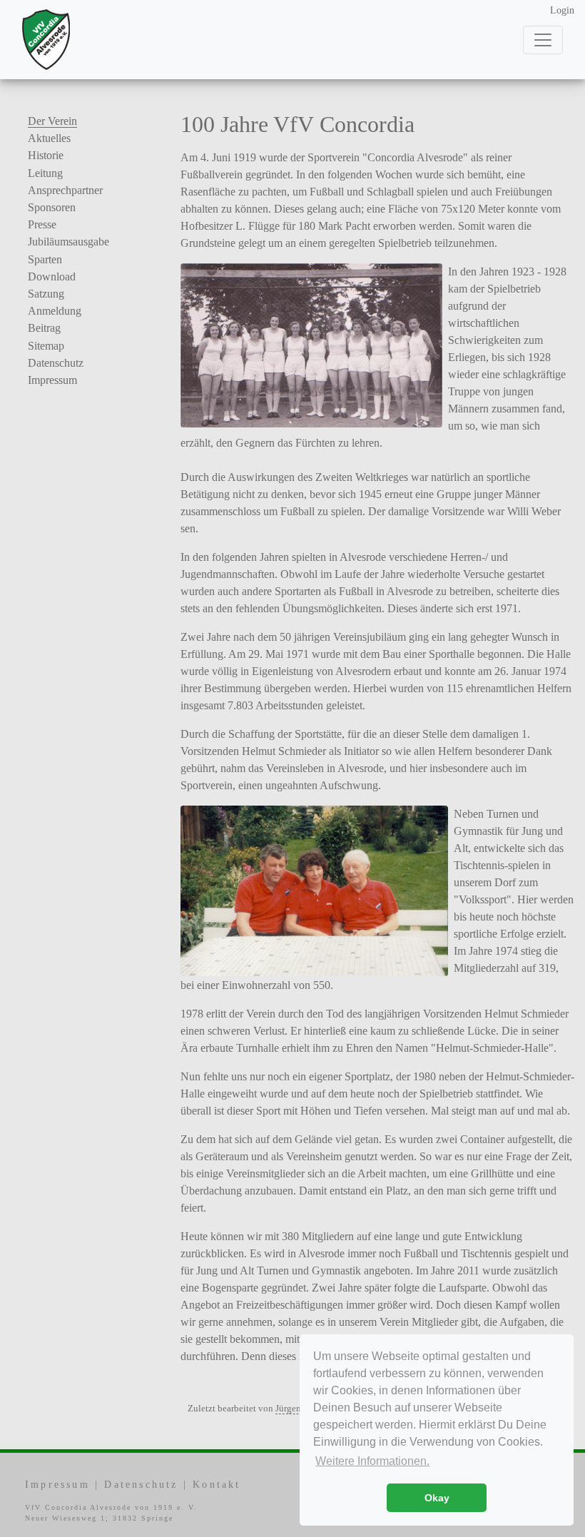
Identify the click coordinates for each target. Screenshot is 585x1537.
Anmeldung (54, 311)
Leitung (45, 173)
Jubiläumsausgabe (68, 241)
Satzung (46, 294)
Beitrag (44, 328)
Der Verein (52, 121)
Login (562, 10)
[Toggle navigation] (543, 40)
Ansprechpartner (65, 190)
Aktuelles (49, 138)
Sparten (45, 259)
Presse (42, 224)
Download (52, 276)
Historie (45, 155)
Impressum (52, 380)
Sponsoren (52, 207)
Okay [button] (436, 1497)
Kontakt (216, 1484)
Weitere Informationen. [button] (372, 1461)
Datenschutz (55, 363)
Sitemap (46, 346)
